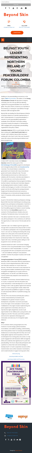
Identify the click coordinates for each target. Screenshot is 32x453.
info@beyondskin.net (9, 27)
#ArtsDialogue (5, 165)
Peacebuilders (10, 98)
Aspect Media (18, 450)
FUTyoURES (13, 165)
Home (13, 84)
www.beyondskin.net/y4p (16, 356)
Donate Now (17, 32)
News (17, 84)
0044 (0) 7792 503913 (24, 27)
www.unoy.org (16, 353)
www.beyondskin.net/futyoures (16, 359)
